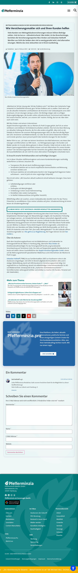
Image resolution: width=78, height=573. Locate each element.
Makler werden (35, 522)
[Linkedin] (9, 495)
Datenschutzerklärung (54, 559)
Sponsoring (34, 542)
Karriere (8, 516)
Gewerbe (60, 522)
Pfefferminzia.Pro (12, 538)
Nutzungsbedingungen (29, 559)
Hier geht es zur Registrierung (34, 232)
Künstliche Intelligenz (37, 526)
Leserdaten (10, 522)
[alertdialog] (39, 569)
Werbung (33, 539)
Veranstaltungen (36, 545)
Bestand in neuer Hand (38, 519)
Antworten (14, 390)
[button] (69, 10)
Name (8, 429)
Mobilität (60, 519)
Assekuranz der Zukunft (38, 513)
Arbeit (59, 513)
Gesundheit (61, 516)
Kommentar (10, 404)
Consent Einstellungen (13, 559)
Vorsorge (60, 529)
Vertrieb (59, 526)
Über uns (9, 513)
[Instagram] (11, 495)
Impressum (41, 559)
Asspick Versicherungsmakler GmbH (51, 250)
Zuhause (60, 532)
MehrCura (9, 541)
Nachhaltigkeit (35, 529)
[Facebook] (6, 495)
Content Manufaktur (13, 526)
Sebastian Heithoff (13, 259)
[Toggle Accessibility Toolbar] (73, 568)
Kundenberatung (44, 49)
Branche (59, 535)
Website (8, 444)
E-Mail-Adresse (11, 436)
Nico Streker (53, 244)
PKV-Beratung (35, 516)
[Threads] (14, 495)
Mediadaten (10, 519)
